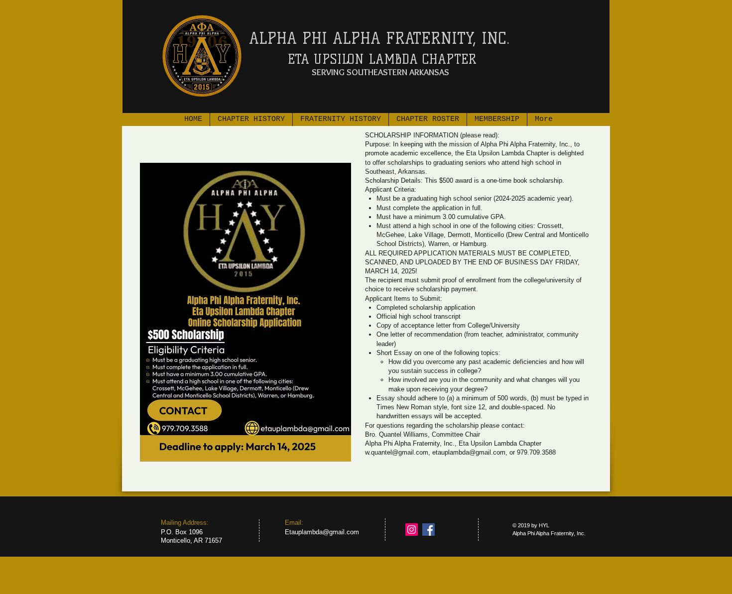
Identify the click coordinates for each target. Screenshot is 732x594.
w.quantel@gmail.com (396, 452)
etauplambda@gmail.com (468, 452)
